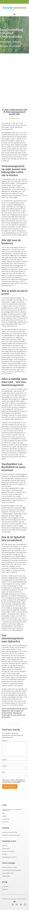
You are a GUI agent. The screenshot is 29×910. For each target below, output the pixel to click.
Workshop (4, 845)
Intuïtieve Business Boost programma (11, 870)
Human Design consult (8, 873)
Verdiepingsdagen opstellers (9, 857)
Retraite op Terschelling (8, 851)
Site (3, 772)
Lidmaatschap (5, 819)
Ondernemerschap (14, 118)
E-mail (4, 766)
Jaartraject (4, 854)
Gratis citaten (5, 822)
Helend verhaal (6, 876)
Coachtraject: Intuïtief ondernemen (11, 835)
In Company (5, 886)
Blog (3, 813)
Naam (4, 759)
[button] (28, 2)
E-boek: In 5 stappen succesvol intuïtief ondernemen (12, 810)
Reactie (5, 740)
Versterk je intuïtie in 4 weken (9, 867)
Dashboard (5, 889)
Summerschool (6, 848)
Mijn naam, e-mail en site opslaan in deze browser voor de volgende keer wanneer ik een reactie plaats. (13, 781)
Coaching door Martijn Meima (9, 832)
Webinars (4, 816)
